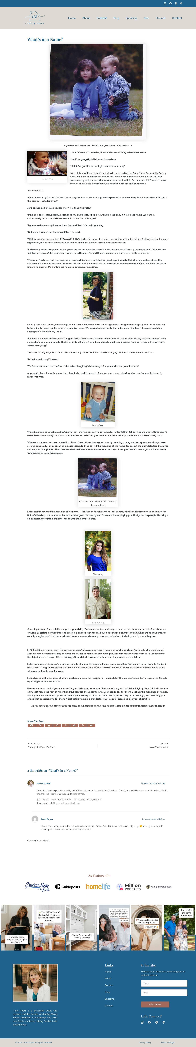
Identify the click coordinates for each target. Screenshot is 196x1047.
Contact (177, 18)
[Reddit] (74, 725)
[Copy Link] (83, 725)
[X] (40, 725)
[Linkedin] (49, 725)
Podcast (102, 18)
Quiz (146, 18)
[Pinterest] (57, 725)
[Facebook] (32, 725)
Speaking (131, 18)
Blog (116, 18)
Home (72, 18)
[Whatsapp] (66, 725)
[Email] (91, 725)
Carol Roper (47, 819)
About (86, 18)
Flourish (160, 18)
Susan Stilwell (43, 783)
